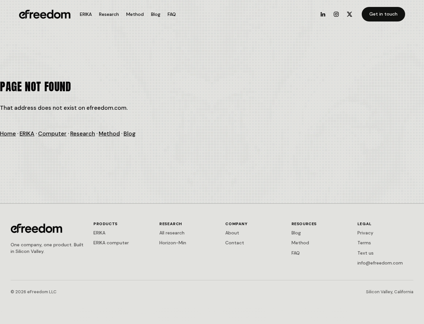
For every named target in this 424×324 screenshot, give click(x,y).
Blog (155, 14)
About (232, 233)
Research (109, 14)
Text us (365, 253)
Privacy (365, 233)
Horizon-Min (172, 243)
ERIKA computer (111, 243)
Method (135, 14)
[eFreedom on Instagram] (336, 14)
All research (172, 233)
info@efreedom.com (380, 263)
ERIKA (86, 14)
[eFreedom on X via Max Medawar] (349, 14)
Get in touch (383, 14)
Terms (364, 243)
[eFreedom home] (45, 14)
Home (8, 133)
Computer (52, 133)
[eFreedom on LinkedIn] (323, 14)
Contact (234, 243)
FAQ (172, 14)
